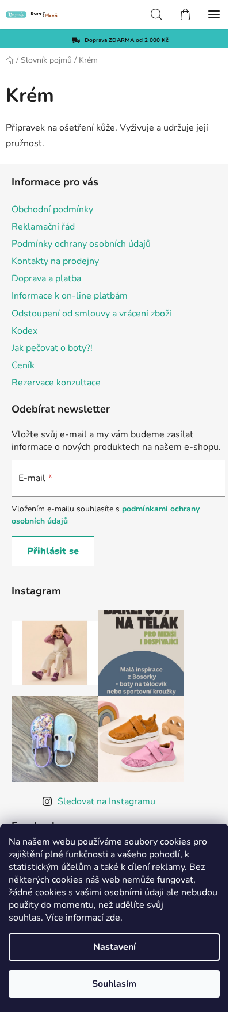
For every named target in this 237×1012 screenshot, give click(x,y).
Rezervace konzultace (56, 382)
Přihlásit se (53, 551)
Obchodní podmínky (52, 209)
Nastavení (114, 947)
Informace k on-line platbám (70, 295)
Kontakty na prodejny (55, 261)
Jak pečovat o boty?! (52, 348)
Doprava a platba (46, 278)
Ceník (23, 365)
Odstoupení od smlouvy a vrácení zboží (91, 313)
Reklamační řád (43, 226)
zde (113, 917)
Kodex (24, 330)
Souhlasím (114, 983)
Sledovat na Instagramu (106, 801)
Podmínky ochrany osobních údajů (81, 244)
